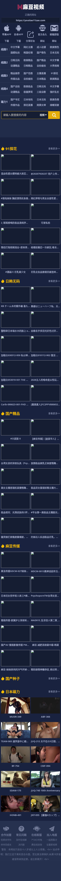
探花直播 (28, 104)
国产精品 (41, 60)
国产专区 (15, 99)
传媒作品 (15, 104)
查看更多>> (54, 148)
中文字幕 (15, 47)
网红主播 (28, 47)
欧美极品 (28, 86)
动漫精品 (15, 65)
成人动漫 (41, 47)
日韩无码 (15, 60)
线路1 (4, 49)
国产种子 (13, 678)
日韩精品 (28, 65)
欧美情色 (54, 47)
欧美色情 (54, 99)
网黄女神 (41, 104)
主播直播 (41, 73)
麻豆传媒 (13, 545)
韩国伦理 (28, 52)
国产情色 (41, 52)
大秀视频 (54, 65)
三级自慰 (41, 91)
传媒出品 (15, 78)
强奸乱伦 (54, 91)
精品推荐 (15, 73)
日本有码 (28, 99)
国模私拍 (15, 52)
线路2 (4, 62)
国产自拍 (15, 86)
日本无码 (54, 52)
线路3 (4, 75)
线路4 (4, 88)
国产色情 (28, 73)
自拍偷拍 (41, 65)
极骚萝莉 (28, 91)
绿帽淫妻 (54, 104)
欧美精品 (28, 60)
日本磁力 (13, 691)
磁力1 (4, 102)
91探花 (54, 73)
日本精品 (41, 78)
